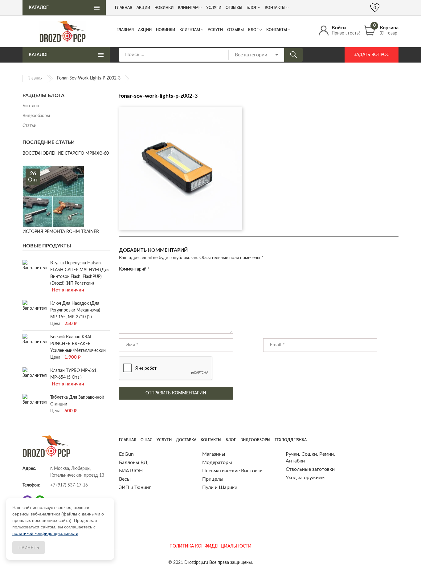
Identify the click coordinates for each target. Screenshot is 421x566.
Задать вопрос (371, 55)
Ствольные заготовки (310, 469)
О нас (146, 440)
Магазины (213, 454)
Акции (145, 30)
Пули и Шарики (219, 487)
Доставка (186, 440)
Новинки (165, 30)
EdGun (126, 454)
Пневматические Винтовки (232, 470)
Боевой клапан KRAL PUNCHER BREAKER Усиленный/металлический (78, 344)
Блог (253, 30)
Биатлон (30, 106)
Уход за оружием (305, 477)
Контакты (276, 30)
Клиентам (189, 30)
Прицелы (212, 479)
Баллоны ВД (133, 462)
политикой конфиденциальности (45, 533)
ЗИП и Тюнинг (135, 487)
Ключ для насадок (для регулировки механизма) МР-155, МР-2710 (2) (75, 310)
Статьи (29, 126)
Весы (125, 479)
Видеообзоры (36, 116)
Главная (125, 30)
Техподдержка (291, 440)
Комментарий (134, 269)
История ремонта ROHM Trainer (60, 232)
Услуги (215, 30)
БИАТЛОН (131, 470)
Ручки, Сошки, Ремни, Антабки (310, 457)
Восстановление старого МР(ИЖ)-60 (65, 153)
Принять (28, 547)
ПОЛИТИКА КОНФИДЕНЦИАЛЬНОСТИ (210, 546)
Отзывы (235, 30)
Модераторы (217, 462)
